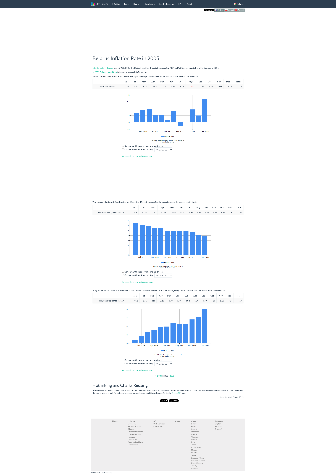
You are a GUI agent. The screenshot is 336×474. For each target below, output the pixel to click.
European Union (197, 458)
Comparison (133, 445)
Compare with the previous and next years (143, 146)
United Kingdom (198, 460)
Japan (193, 445)
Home (114, 421)
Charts (136, 4)
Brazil (193, 426)
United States (197, 463)
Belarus (239, 4)
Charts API (176, 393)
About (189, 4)
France (194, 434)
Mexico (194, 450)
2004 (159, 376)
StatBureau (101, 3)
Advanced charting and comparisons (137, 156)
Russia (194, 452)
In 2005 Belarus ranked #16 (105, 72)
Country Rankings (166, 4)
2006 (172, 376)
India (193, 442)
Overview (132, 424)
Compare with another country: (138, 149)
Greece (194, 439)
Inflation (116, 4)
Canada (194, 429)
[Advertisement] (168, 31)
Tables (126, 4)
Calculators (150, 4)
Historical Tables (134, 426)
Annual (132, 437)
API (179, 4)
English (220, 10)
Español (240, 10)
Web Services (159, 424)
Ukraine (194, 468)
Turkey (194, 466)
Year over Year (135, 434)
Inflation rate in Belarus (103, 68)
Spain (193, 455)
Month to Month (136, 431)
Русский (230, 10)
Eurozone (195, 431)
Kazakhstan (196, 447)
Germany (195, 437)
